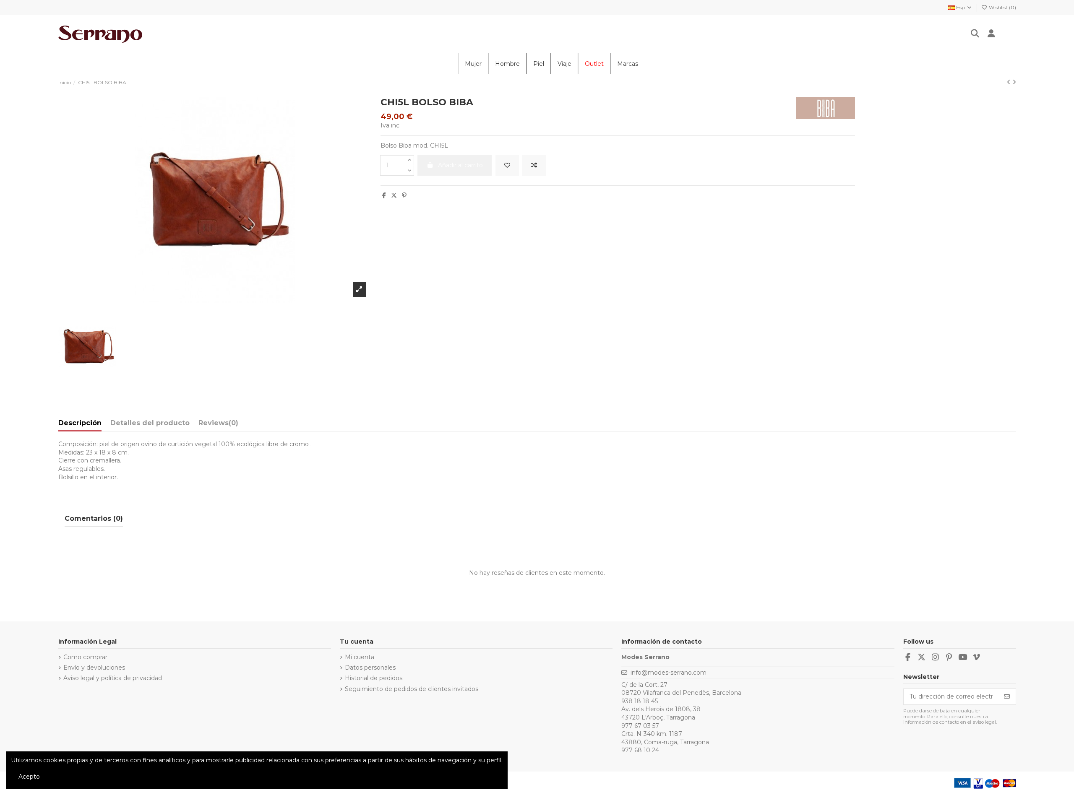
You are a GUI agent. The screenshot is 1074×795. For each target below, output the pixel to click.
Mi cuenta (359, 657)
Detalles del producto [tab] (150, 423)
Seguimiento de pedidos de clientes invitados (411, 689)
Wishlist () (1002, 7)
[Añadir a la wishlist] (507, 165)
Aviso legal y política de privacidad (112, 678)
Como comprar (85, 657)
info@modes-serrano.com (668, 672)
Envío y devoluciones (94, 667)
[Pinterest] (404, 195)
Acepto (29, 776)
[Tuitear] (394, 195)
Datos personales (370, 667)
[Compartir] (384, 195)
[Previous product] (1009, 82)
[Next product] (1014, 82)
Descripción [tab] (80, 423)
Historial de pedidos (373, 678)
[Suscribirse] (1007, 697)
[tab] (218, 425)
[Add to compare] (534, 165)
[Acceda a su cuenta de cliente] (991, 34)
